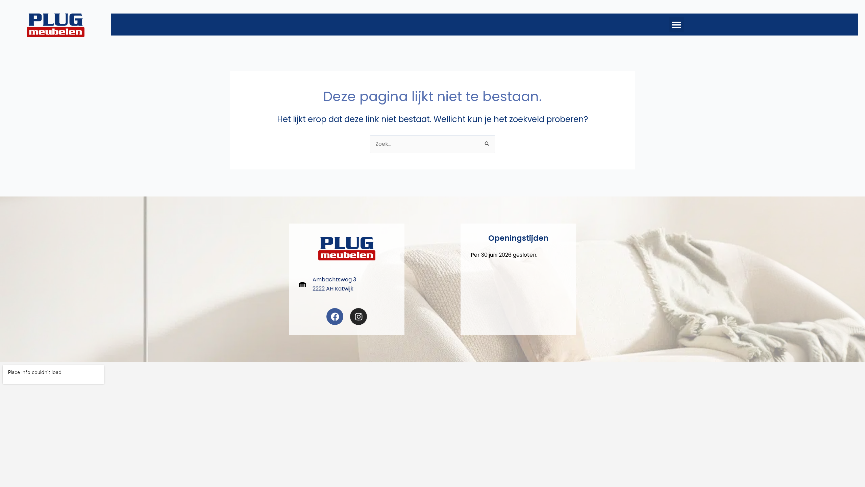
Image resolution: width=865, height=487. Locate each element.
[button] (676, 24)
